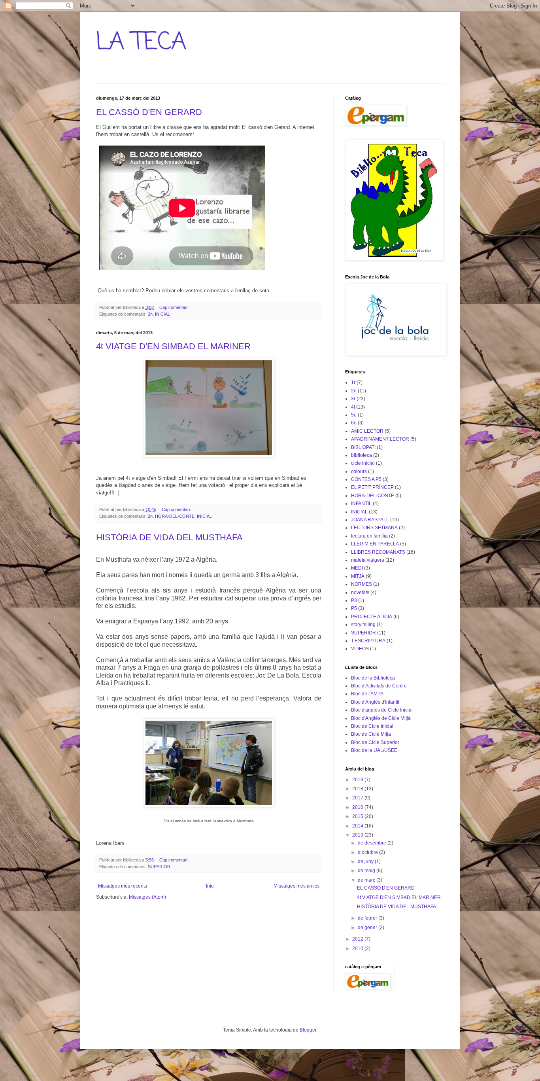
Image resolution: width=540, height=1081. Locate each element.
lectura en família (369, 536)
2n (150, 314)
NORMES (361, 584)
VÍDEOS (360, 648)
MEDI (357, 568)
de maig (367, 870)
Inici (210, 886)
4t (353, 407)
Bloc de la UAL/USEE (374, 750)
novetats (360, 592)
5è (354, 415)
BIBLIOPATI (363, 447)
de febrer (368, 918)
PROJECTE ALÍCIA (371, 616)
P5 (354, 608)
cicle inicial (363, 463)
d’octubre (368, 852)
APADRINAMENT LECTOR (380, 439)
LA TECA (141, 43)
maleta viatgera (367, 560)
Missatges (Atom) (147, 897)
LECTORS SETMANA (374, 527)
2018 (358, 788)
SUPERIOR (159, 866)
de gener (368, 927)
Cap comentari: (174, 307)
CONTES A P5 (366, 479)
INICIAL (162, 314)
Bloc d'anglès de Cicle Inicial (382, 710)
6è (354, 423)
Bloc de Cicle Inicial (372, 726)
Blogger (308, 1030)
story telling (363, 624)
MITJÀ (357, 576)
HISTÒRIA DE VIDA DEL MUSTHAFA (169, 537)
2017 (358, 798)
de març (367, 880)
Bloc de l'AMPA (367, 694)
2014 (358, 826)
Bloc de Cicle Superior (375, 742)
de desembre (372, 843)
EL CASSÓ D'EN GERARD (149, 112)
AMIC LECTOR (367, 431)
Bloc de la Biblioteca (373, 678)
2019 (358, 779)
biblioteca (361, 455)
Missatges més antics (296, 886)
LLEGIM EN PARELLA (375, 544)
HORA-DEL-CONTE (174, 516)
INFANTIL (361, 503)
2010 (358, 948)
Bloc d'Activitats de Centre (379, 686)
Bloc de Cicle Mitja (371, 734)
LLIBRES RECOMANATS (378, 552)
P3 (354, 600)
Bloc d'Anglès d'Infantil (375, 702)
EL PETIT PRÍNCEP (372, 487)
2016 (358, 807)
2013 (358, 835)
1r (353, 382)
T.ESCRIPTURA (368, 641)
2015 (358, 816)
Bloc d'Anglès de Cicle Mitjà (381, 718)
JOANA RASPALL (370, 520)
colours (359, 471)
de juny (366, 861)
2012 (358, 939)
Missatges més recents (122, 886)
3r (353, 398)
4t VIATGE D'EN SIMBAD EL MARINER (173, 346)
